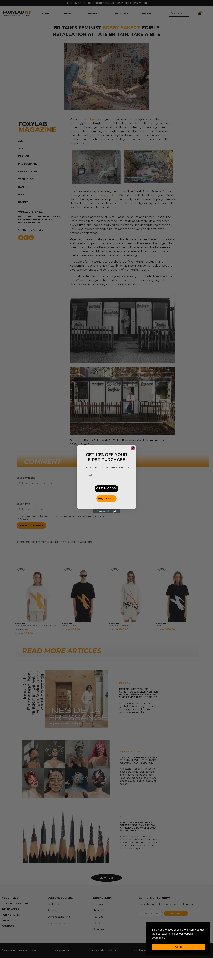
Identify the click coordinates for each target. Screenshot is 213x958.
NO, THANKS (106, 498)
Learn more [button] (158, 937)
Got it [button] (178, 946)
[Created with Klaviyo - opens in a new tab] (106, 511)
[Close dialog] (133, 448)
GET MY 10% (106, 488)
